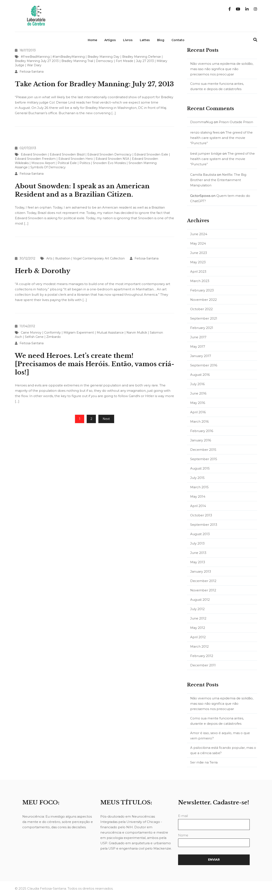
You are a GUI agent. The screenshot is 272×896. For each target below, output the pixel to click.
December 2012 (203, 581)
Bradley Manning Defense (141, 57)
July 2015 (197, 478)
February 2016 (201, 431)
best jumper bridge (206, 153)
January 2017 (200, 356)
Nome (183, 835)
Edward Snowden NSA (112, 159)
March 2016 (199, 421)
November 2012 (203, 590)
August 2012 (200, 600)
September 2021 (203, 318)
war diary (34, 65)
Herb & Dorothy (42, 271)
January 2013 (200, 571)
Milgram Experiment (79, 332)
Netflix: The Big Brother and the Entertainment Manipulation (218, 180)
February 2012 (201, 656)
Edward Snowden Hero (75, 159)
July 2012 (197, 609)
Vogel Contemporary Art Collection (99, 258)
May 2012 (197, 628)
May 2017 (197, 346)
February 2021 (201, 328)
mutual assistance (110, 332)
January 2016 (200, 440)
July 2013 (197, 543)
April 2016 (198, 412)
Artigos (110, 40)
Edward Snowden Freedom (35, 159)
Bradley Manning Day (103, 57)
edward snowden (34, 154)
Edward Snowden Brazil (67, 154)
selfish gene (34, 337)
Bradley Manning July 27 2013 (37, 61)
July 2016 (197, 384)
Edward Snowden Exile (151, 154)
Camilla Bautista (203, 175)
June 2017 (198, 337)
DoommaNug (201, 122)
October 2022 (201, 309)
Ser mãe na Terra (204, 762)
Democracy (104, 61)
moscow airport (43, 163)
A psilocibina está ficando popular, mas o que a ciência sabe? (223, 750)
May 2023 (198, 262)
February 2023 (202, 290)
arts (49, 258)
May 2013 (197, 562)
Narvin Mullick (136, 332)
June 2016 (198, 393)
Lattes (145, 40)
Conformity (52, 332)
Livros (128, 40)
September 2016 (203, 365)
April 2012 (198, 637)
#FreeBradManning (35, 57)
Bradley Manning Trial (77, 61)
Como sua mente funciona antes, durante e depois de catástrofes (217, 86)
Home (92, 40)
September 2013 (203, 525)
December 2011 (203, 665)
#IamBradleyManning (68, 57)
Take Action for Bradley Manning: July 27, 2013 (94, 84)
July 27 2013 (145, 61)
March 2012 (199, 646)
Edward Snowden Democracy (109, 154)
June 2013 (198, 553)
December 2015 (203, 450)
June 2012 (198, 618)
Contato (177, 40)
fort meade (124, 61)
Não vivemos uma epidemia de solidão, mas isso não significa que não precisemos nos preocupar (221, 69)
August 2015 (200, 468)
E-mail (183, 816)
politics (84, 163)
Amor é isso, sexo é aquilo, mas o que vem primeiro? (220, 735)
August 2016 (200, 375)
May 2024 (198, 243)
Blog (160, 40)
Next (106, 419)
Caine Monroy (31, 332)
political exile (67, 163)
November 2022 (203, 300)
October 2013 (201, 515)
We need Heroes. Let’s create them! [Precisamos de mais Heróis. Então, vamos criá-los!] (94, 364)
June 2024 (198, 234)
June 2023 (198, 253)
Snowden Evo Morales (109, 163)
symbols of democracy (48, 167)
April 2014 (198, 506)
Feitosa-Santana (32, 71)
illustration (62, 258)
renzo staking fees (205, 132)
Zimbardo (53, 337)
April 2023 (198, 271)
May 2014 (197, 496)
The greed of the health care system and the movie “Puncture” (221, 137)
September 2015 (203, 459)
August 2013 (200, 534)
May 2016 (197, 403)
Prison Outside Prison (236, 122)
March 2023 (199, 281)
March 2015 (199, 487)
